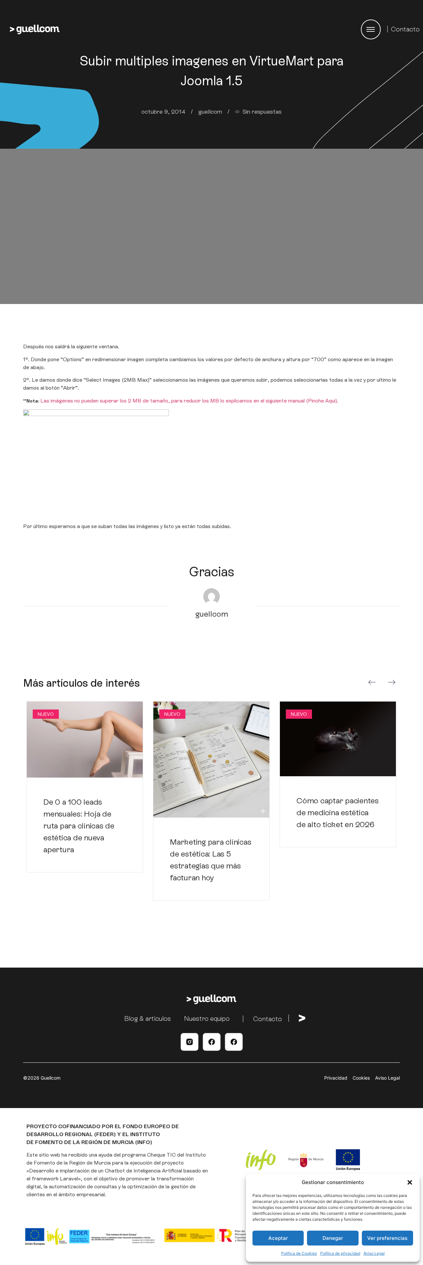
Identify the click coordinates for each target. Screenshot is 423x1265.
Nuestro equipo (207, 1018)
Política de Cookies (299, 1253)
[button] (409, 1182)
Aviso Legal (374, 1253)
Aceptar (278, 1238)
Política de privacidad (340, 1253)
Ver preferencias (387, 1238)
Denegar (333, 1238)
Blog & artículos (147, 1018)
